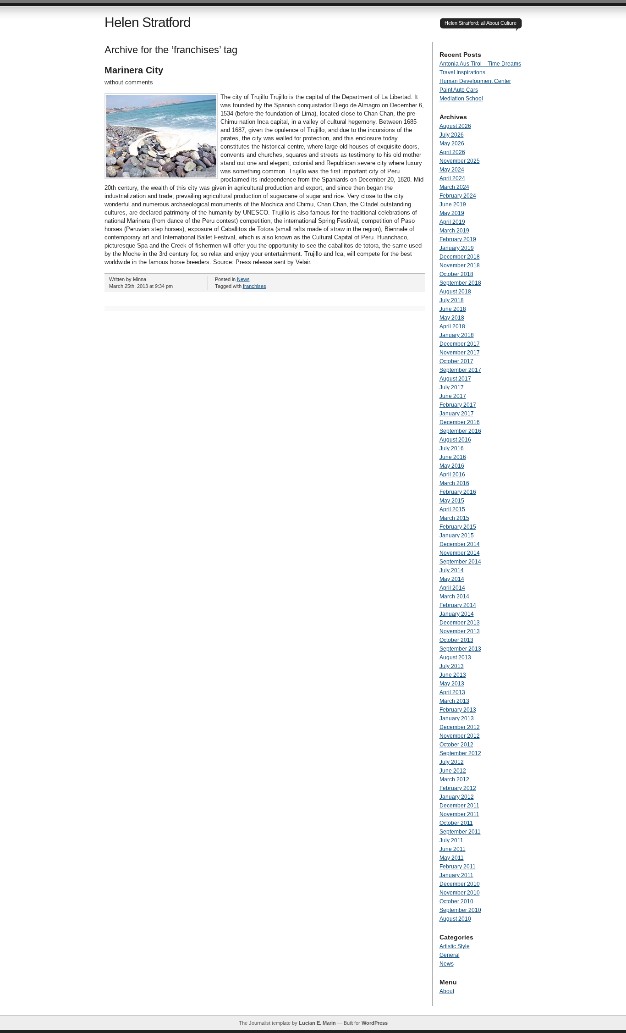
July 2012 (451, 762)
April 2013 (452, 692)
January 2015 (456, 535)
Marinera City (133, 70)
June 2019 (452, 204)
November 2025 (459, 161)
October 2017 (456, 361)
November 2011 (459, 814)
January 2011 (456, 875)
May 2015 (451, 500)
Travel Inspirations (462, 72)
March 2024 (454, 187)
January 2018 (456, 335)
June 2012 (452, 771)
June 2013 (452, 675)
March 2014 (454, 596)
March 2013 (454, 701)
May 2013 (451, 683)
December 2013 (459, 622)
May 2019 (451, 213)
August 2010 (455, 919)
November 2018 (459, 265)
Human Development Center (475, 81)
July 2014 (451, 570)
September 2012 (460, 753)
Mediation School (461, 98)
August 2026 (455, 126)
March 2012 (454, 779)
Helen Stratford (147, 22)
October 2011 (456, 823)
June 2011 (452, 849)
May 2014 (451, 579)
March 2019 (454, 230)
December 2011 (459, 805)
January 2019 (456, 248)
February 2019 (457, 239)
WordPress (375, 1023)
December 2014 (459, 544)
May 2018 (451, 318)
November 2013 (459, 631)
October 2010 (456, 901)
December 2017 (459, 344)
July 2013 (451, 666)
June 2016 (452, 457)
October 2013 (456, 640)
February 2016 (457, 492)
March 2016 (454, 483)
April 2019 (452, 222)
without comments (128, 82)
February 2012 (457, 788)
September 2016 (460, 431)
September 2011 (460, 832)
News (243, 279)
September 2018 (460, 283)
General (449, 955)
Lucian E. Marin (317, 1023)
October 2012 (456, 744)
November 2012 (459, 736)
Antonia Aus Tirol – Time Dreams (480, 64)
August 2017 (455, 379)
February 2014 (457, 605)
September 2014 (460, 561)
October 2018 (456, 274)
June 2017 (452, 396)
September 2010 (460, 910)
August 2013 (455, 657)
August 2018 (455, 291)
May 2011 (451, 858)
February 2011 (457, 866)
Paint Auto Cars (458, 90)
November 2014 (459, 553)
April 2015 (452, 509)
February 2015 (457, 527)
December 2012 (459, 727)
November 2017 (459, 352)
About (446, 991)
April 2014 (452, 588)
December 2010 (459, 884)
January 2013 (456, 718)
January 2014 (456, 614)
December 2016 (459, 422)
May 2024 (451, 169)
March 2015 (454, 518)
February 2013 (457, 710)
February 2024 (457, 196)
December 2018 (459, 257)
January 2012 (456, 797)
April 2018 (452, 326)
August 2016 (455, 439)
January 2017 (456, 413)
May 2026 (451, 143)
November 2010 (459, 892)
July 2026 (451, 135)
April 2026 (452, 152)
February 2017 (457, 405)
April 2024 (452, 178)
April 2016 (452, 474)
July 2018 (451, 300)
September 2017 (460, 370)
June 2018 (452, 309)
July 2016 (451, 448)
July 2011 (451, 840)
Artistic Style (454, 946)
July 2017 (451, 387)
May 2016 (451, 466)
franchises (254, 286)
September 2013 (460, 649)
